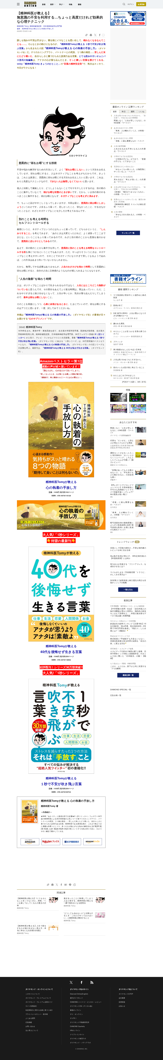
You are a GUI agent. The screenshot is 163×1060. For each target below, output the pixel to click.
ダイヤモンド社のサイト (79, 989)
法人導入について (32, 1030)
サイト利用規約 (31, 1006)
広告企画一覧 (115, 695)
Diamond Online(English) (79, 994)
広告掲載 (29, 1022)
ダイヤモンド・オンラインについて (39, 989)
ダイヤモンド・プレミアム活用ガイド (39, 1002)
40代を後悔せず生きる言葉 (61, 651)
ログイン (131, 4)
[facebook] (81, 983)
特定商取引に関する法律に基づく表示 (39, 1010)
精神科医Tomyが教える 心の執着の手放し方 (38, 28)
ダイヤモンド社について (128, 989)
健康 (18, 28)
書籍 (79, 4)
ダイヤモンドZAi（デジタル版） (81, 1006)
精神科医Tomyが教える (61, 482)
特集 (70, 4)
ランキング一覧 (128, 233)
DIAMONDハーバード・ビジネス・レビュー (85, 1002)
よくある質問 (30, 1018)
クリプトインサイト (77, 1034)
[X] (71, 983)
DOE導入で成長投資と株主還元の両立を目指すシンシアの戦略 (128, 581)
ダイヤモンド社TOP (126, 994)
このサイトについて (33, 994)
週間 (132, 111)
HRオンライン (75, 1030)
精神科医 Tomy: (39, 26)
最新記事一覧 (128, 675)
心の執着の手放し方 (61, 487)
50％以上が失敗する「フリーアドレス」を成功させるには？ (128, 565)
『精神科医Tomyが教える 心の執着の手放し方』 (71, 48)
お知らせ (122, 1006)
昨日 (124, 111)
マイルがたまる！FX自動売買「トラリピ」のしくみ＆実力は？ (128, 573)
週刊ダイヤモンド (76, 998)
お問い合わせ (30, 1026)
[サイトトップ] (30, 4)
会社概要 (122, 998)
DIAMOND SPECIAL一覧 (120, 689)
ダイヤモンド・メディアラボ (80, 1042)
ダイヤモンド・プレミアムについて (38, 998)
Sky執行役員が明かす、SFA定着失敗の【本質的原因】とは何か (128, 557)
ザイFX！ (73, 1018)
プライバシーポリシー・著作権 (37, 1014)
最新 (115, 111)
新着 (44, 4)
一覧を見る (128, 589)
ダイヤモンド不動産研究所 (79, 1022)
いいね (141, 111)
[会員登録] (141, 4)
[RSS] (92, 983)
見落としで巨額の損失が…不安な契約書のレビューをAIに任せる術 (128, 549)
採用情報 (122, 1002)
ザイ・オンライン (76, 1014)
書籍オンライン (75, 1010)
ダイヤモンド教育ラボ (78, 1038)
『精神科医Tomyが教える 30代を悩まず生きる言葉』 (66, 347)
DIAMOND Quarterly (77, 1026)
